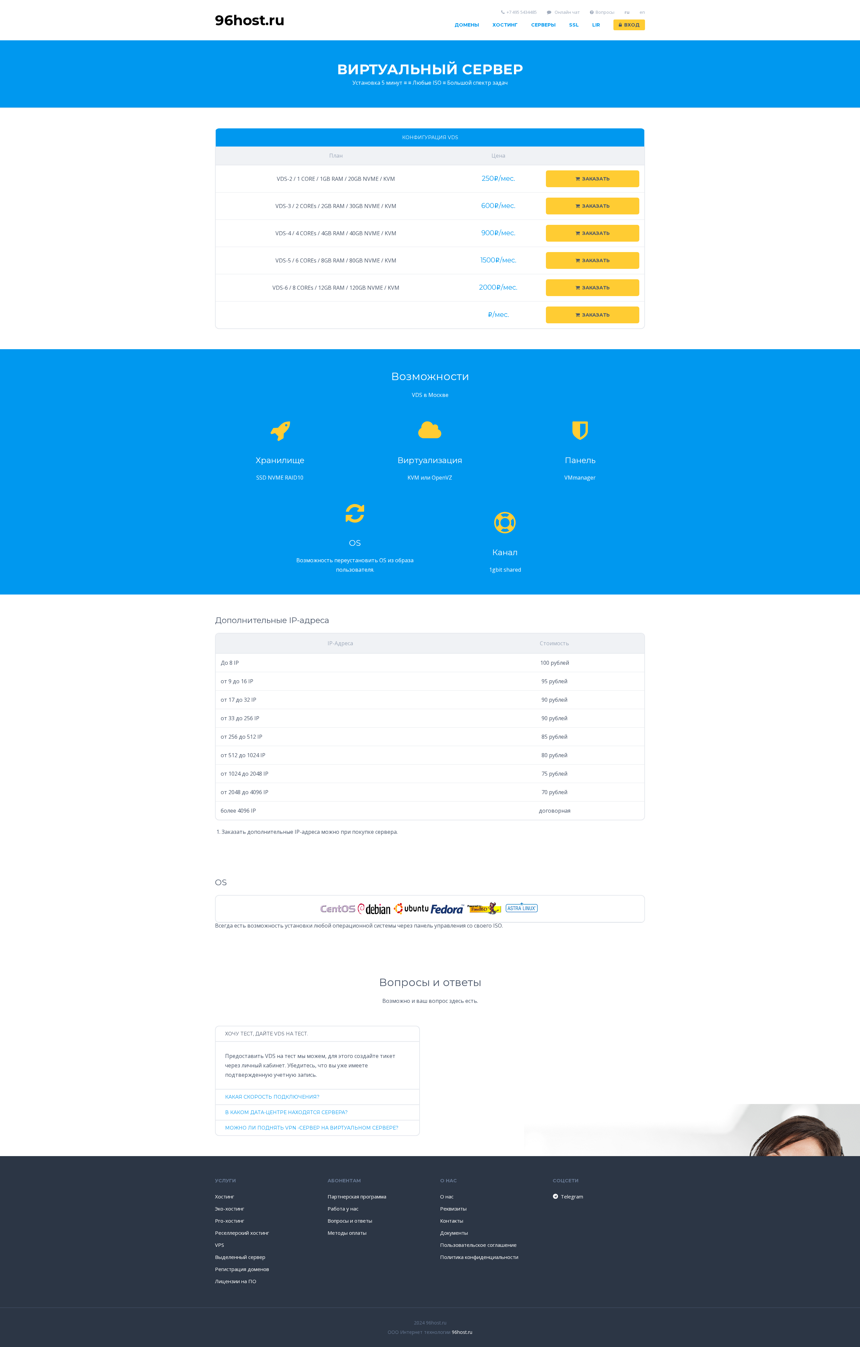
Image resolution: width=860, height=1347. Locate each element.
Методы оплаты (347, 1232)
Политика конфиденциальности (479, 1257)
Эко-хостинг (229, 1208)
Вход (632, 25)
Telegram (572, 1196)
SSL (574, 25)
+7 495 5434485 (522, 12)
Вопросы (605, 12)
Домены (467, 25)
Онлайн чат (567, 12)
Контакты (451, 1220)
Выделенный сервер (240, 1257)
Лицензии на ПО (235, 1281)
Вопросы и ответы (350, 1220)
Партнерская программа (357, 1196)
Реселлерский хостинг (242, 1232)
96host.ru (462, 1332)
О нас (447, 1196)
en (642, 12)
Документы (454, 1232)
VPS (219, 1244)
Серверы (543, 25)
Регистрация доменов (242, 1269)
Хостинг (505, 25)
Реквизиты (453, 1208)
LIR (596, 25)
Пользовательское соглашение (478, 1244)
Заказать (596, 179)
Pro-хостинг (229, 1220)
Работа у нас (343, 1208)
